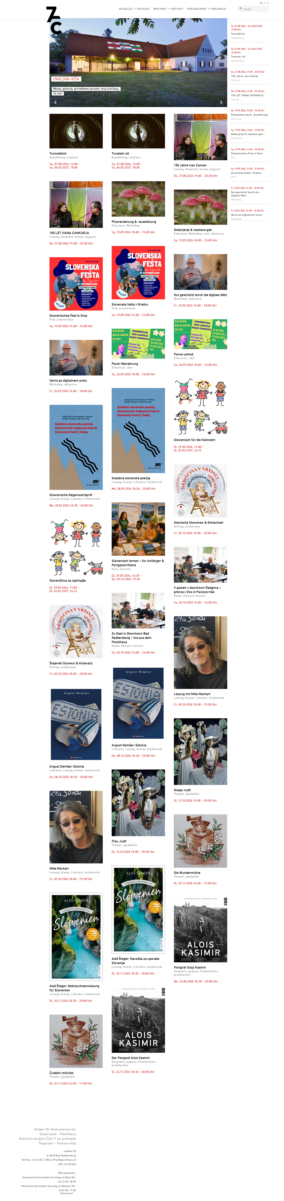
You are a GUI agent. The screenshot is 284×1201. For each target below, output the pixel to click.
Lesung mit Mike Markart (192, 694)
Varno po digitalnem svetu (246, 215)
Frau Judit (119, 841)
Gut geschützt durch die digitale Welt (200, 295)
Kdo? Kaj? (177, 9)
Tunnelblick (238, 34)
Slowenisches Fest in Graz (247, 153)
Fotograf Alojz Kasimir (190, 967)
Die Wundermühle (187, 873)
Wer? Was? (160, 9)
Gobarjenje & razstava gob (247, 134)
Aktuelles (126, 9)
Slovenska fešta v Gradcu (246, 173)
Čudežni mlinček (61, 1073)
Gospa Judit (182, 790)
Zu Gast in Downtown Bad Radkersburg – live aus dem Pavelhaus (131, 638)
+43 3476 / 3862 (41, 1160)
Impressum (66, 1193)
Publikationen (196, 9)
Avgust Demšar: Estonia (66, 766)
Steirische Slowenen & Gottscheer (199, 522)
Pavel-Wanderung (125, 364)
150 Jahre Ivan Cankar (244, 76)
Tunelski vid (238, 56)
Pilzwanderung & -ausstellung (249, 115)
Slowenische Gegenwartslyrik (70, 495)
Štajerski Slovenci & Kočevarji (70, 663)
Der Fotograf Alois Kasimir (131, 1058)
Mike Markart (59, 868)
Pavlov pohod (183, 354)
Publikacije (218, 9)
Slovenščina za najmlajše (67, 580)
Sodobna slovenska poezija (131, 478)
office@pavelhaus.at (64, 1160)
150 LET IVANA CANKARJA (247, 95)
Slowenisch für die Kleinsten (194, 440)
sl (267, 3)
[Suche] (240, 9)
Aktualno (143, 9)
